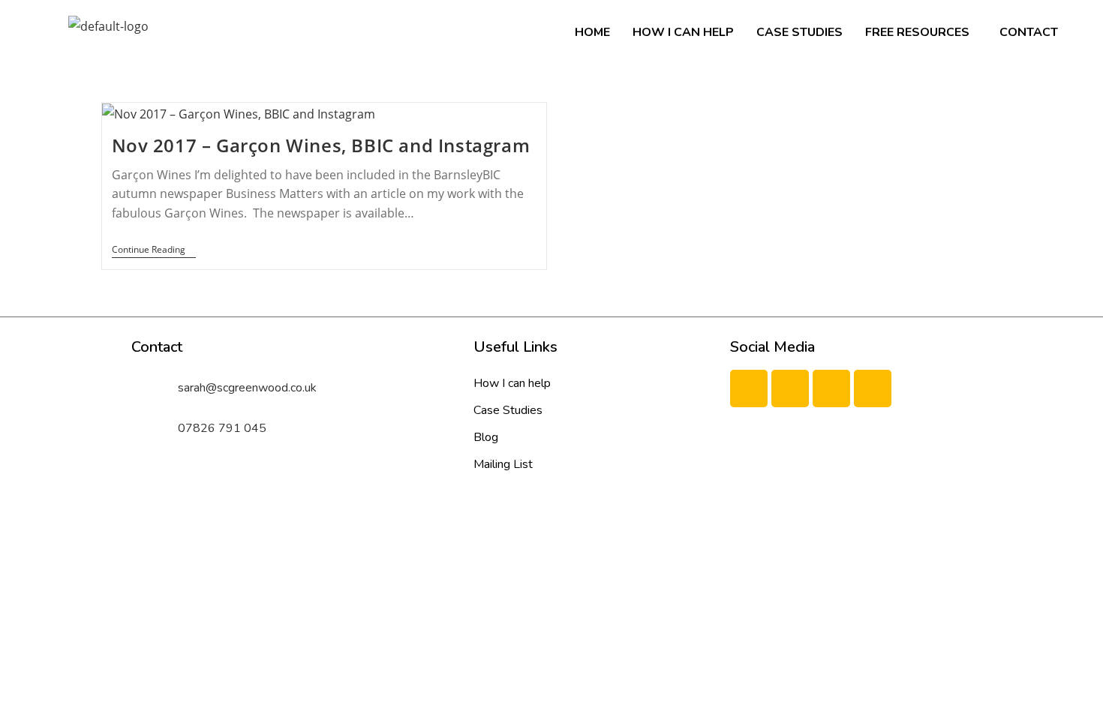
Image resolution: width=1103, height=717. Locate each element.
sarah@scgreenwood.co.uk (247, 388)
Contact (1028, 32)
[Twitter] (790, 388)
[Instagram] (872, 388)
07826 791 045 (222, 428)
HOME (592, 32)
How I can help (683, 32)
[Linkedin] (831, 388)
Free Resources (917, 32)
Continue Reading (154, 250)
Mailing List (503, 464)
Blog (485, 437)
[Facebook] (749, 388)
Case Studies (799, 32)
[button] (921, 32)
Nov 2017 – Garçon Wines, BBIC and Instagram (321, 145)
